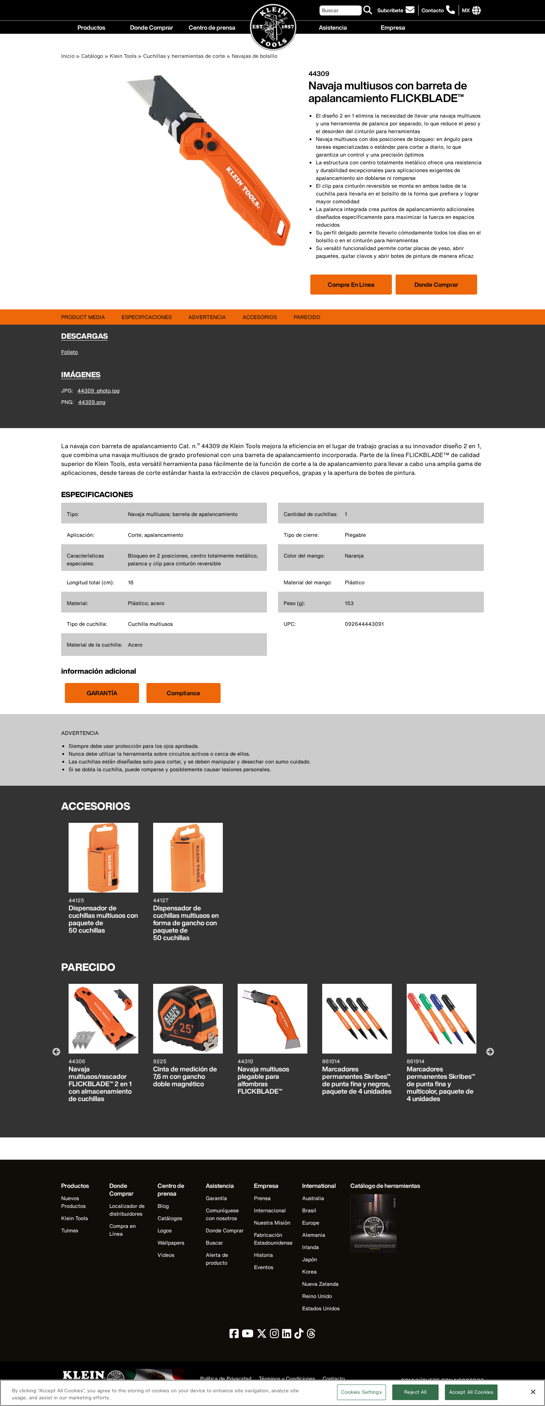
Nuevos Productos (73, 1202)
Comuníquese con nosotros (222, 1214)
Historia (263, 1255)
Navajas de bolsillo (254, 56)
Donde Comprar (151, 26)
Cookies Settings (361, 1392)
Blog (163, 1206)
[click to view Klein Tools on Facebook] (234, 1335)
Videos (166, 1255)
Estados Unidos (321, 1308)
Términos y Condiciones (287, 1379)
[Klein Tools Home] (272, 27)
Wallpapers (171, 1242)
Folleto (69, 352)
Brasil (309, 1210)
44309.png (91, 402)
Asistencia (333, 26)
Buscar (214, 1242)
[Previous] (55, 1051)
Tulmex (70, 1230)
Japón (309, 1259)
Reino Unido (317, 1296)
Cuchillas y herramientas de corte (184, 56)
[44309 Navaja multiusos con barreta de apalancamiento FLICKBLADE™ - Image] (211, 246)
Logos (165, 1230)
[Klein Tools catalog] (385, 1224)
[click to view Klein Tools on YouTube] (248, 1335)
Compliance (184, 693)
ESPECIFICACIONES (147, 317)
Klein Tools (123, 56)
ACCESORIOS (259, 317)
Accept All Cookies (471, 1392)
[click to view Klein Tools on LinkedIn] (286, 1335)
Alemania (313, 1235)
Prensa (262, 1198)
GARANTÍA (102, 693)
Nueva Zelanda (320, 1284)
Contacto (433, 10)
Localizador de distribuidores (127, 1210)
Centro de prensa (212, 26)
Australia (313, 1198)
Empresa (393, 26)
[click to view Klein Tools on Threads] (311, 1335)
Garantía (216, 1198)
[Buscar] (368, 10)
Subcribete (390, 10)
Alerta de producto (217, 1259)
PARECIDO (307, 317)
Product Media (83, 317)
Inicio (68, 56)
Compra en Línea (122, 1230)
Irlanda (310, 1247)
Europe (310, 1222)
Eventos (263, 1267)
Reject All (415, 1392)
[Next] (489, 1051)
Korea (309, 1271)
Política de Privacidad (225, 1379)
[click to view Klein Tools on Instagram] (274, 1335)
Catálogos (170, 1218)
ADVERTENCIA (207, 317)
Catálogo (92, 56)
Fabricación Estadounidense (273, 1238)
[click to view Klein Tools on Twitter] (262, 1335)
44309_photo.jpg (98, 390)
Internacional (270, 1210)
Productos (91, 26)
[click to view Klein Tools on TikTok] (299, 1335)
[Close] (533, 1392)
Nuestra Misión (272, 1222)
